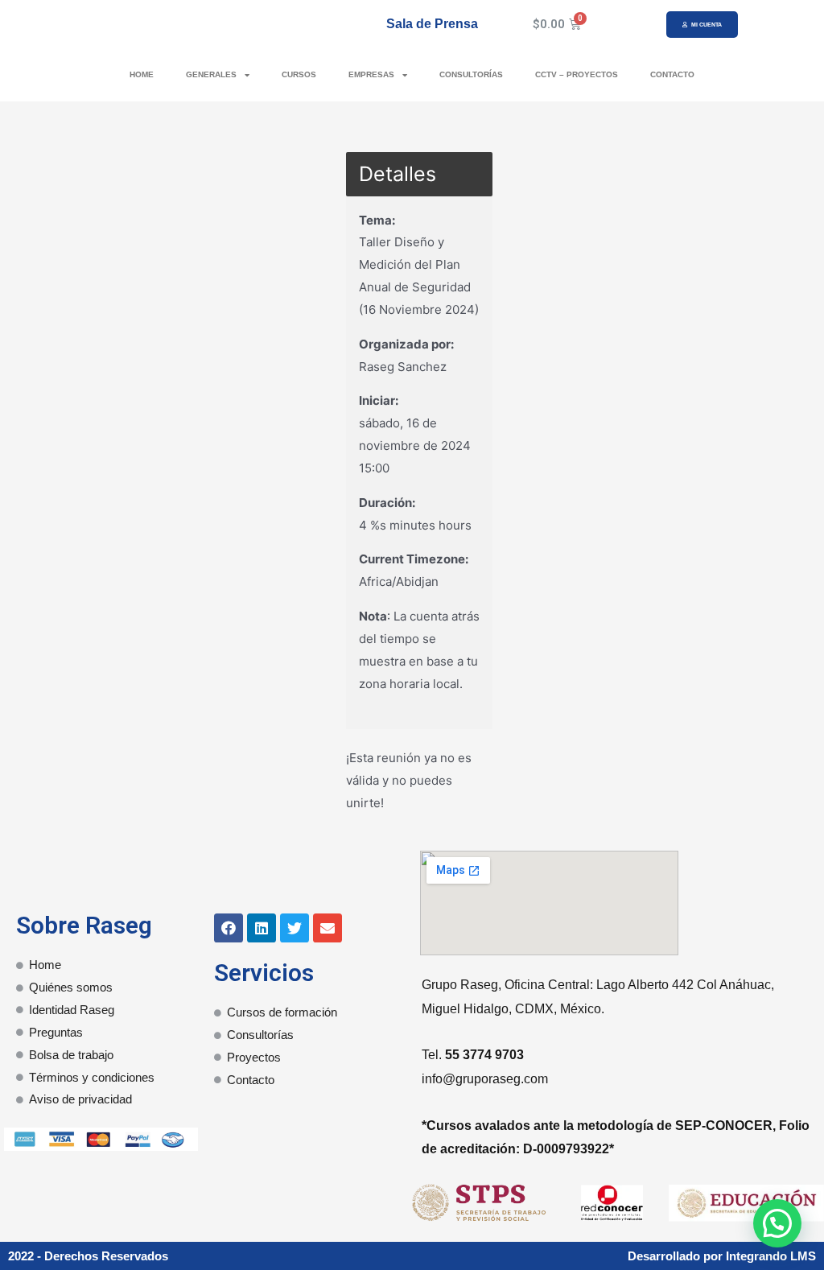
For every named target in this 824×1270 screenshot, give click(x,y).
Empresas (371, 74)
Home (142, 74)
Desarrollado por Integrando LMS (722, 1256)
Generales (211, 74)
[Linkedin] (261, 927)
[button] (702, 24)
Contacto (672, 74)
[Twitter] (294, 927)
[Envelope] (327, 927)
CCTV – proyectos (576, 74)
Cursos (299, 74)
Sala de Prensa (432, 24)
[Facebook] (228, 927)
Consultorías (471, 74)
